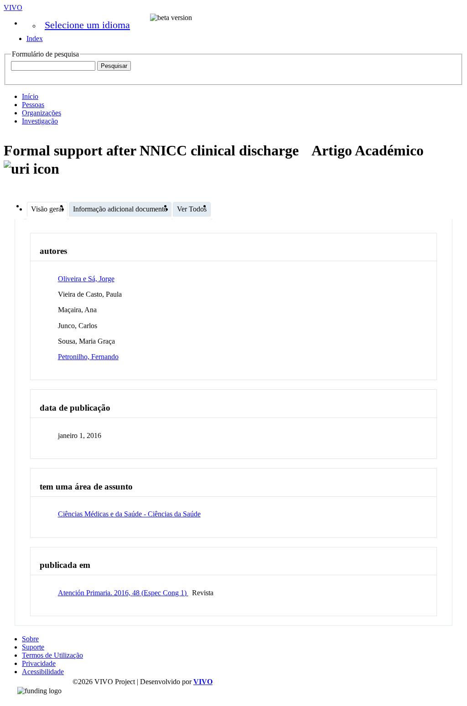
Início (30, 96)
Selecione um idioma (87, 25)
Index (34, 38)
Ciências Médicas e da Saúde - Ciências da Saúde (129, 514)
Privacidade (39, 663)
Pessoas (33, 104)
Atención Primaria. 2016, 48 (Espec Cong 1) (123, 593)
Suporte (33, 647)
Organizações (41, 113)
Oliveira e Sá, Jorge (86, 279)
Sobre (30, 639)
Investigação (40, 121)
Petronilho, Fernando (88, 357)
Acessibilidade (43, 671)
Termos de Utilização (52, 655)
